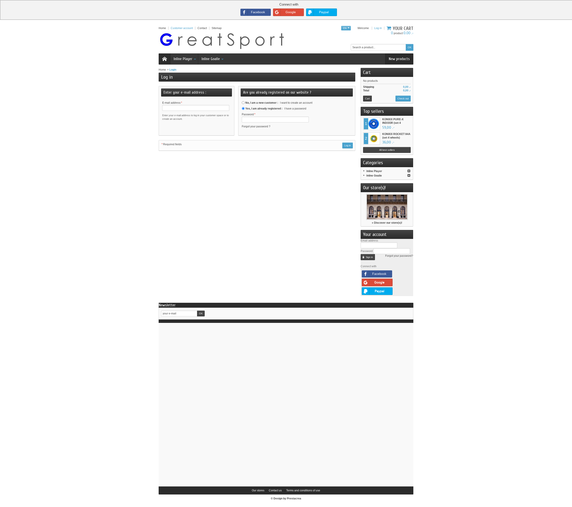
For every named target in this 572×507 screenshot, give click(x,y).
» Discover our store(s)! (387, 222)
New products (399, 59)
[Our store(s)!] (387, 207)
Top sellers (373, 111)
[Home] (164, 59)
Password (248, 114)
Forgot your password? (399, 255)
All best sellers (387, 150)
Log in (378, 28)
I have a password (275, 108)
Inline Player (183, 59)
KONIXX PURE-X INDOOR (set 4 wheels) (393, 123)
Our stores (258, 490)
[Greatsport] (222, 40)
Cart (367, 72)
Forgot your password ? (256, 126)
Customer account (182, 28)
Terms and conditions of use (303, 490)
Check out (403, 98)
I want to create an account (278, 102)
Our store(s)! (374, 188)
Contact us (275, 490)
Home (162, 69)
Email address (369, 240)
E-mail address (172, 102)
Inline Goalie (211, 59)
